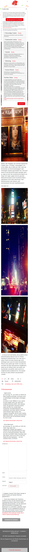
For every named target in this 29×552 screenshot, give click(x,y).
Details (19, 33)
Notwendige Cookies (11, 33)
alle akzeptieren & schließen (14, 19)
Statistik (7, 52)
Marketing (8, 61)
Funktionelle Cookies (11, 39)
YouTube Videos (8, 77)
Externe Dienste (9, 70)
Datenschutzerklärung (7, 27)
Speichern (21, 103)
